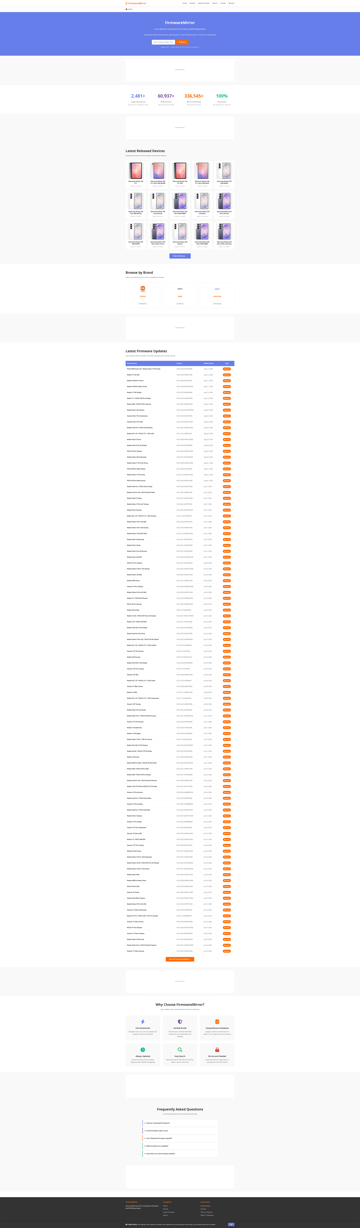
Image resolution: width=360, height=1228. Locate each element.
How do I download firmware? (158, 1123)
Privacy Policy (205, 1206)
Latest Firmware (203, 3)
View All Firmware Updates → (180, 959)
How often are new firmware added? (160, 1154)
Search (214, 3)
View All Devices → (180, 256)
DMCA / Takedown (207, 1215)
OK (231, 1224)
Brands (192, 3)
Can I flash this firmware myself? (159, 1138)
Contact (223, 3)
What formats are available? (157, 1146)
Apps (232, 3)
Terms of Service (206, 1212)
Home (185, 3)
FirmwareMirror (137, 3)
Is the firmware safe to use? (157, 1131)
